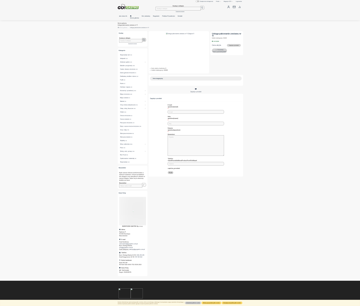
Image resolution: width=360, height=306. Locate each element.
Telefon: (182, 159)
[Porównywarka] (239, 6)
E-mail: (173, 106)
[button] (218, 1)
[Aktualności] (234, 6)
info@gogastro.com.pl (126, 247)
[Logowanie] (228, 6)
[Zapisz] (144, 185)
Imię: (173, 117)
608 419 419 (140, 255)
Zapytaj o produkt (234, 45)
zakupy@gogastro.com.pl (137, 249)
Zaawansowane (180, 11)
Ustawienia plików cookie (193, 303)
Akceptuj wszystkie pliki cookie (232, 303)
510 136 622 (138, 257)
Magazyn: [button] (227, 1)
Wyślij (170, 172)
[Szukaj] (202, 7)
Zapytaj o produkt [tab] (195, 91)
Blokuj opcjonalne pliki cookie (211, 303)
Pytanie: (174, 129)
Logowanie (239, 1)
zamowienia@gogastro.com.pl (128, 244)
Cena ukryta (216, 45)
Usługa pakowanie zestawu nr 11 (139, 27)
